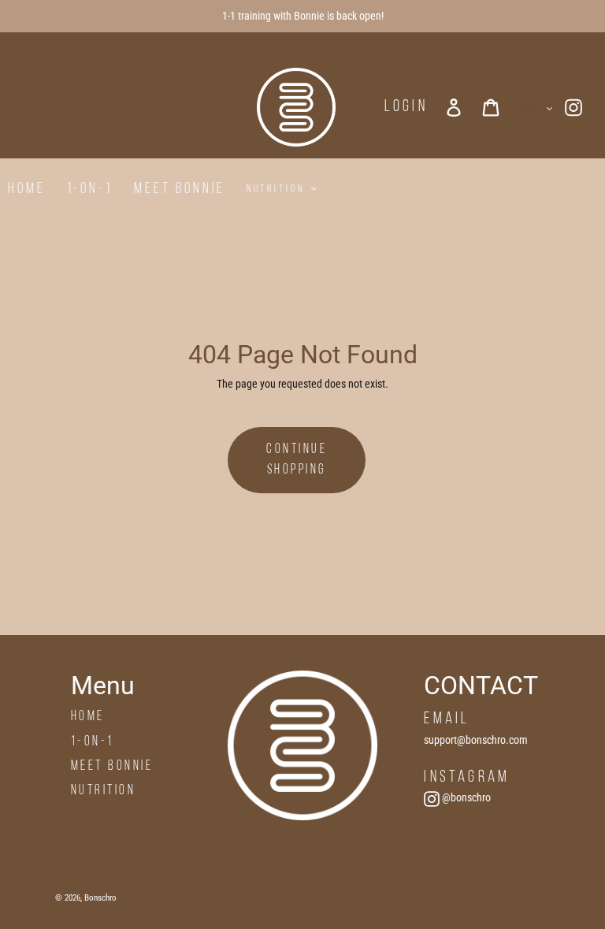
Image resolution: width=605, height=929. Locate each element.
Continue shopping (296, 460)
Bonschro (100, 898)
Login (406, 106)
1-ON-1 (92, 742)
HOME (88, 716)
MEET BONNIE (112, 766)
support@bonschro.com (476, 740)
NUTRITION (103, 790)
